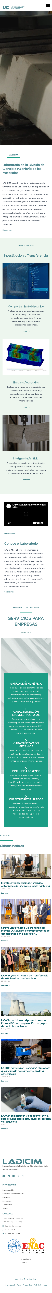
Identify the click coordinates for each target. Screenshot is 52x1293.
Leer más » (5, 893)
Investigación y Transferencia (26, 256)
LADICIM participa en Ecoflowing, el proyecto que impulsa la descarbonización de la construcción (25, 1071)
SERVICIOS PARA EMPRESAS (26, 621)
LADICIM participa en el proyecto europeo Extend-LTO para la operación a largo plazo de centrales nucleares (25, 1023)
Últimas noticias (12, 846)
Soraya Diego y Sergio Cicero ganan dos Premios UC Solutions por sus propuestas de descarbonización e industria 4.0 (25, 930)
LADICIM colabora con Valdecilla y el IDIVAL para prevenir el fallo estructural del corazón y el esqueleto (26, 1118)
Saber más (7, 230)
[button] (48, 5)
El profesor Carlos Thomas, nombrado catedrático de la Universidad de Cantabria (25, 884)
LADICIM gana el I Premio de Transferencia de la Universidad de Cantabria (24, 977)
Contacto (8, 1213)
